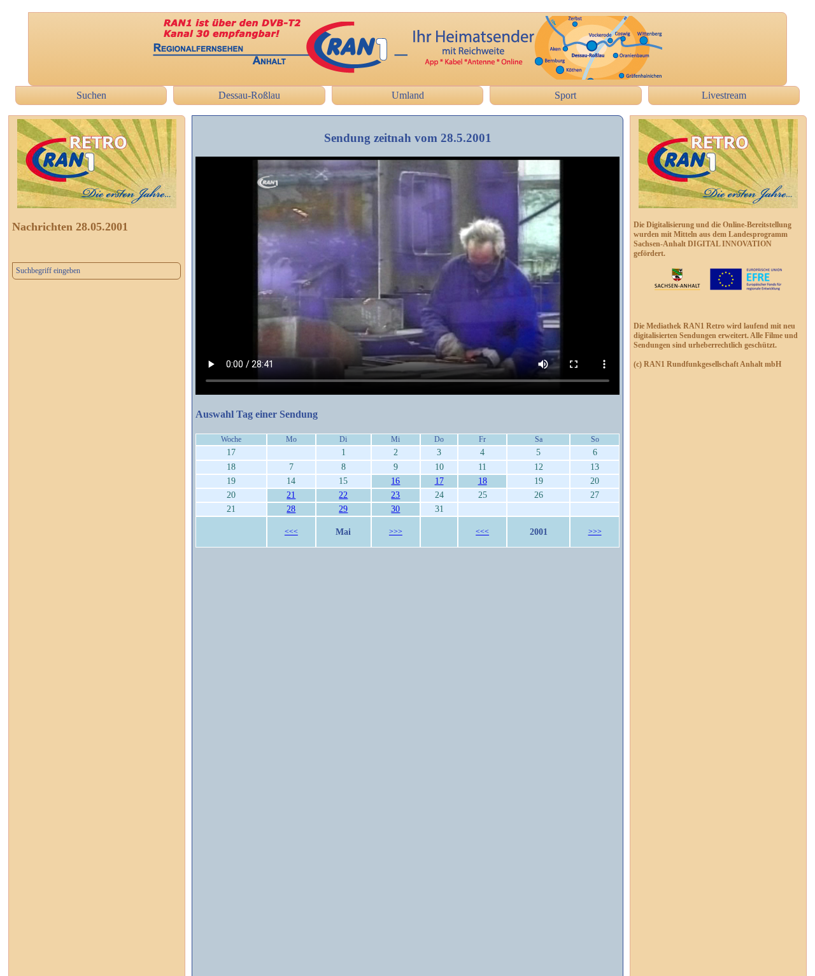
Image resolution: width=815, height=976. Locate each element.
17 (439, 481)
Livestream (724, 95)
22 (343, 495)
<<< (291, 531)
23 (395, 495)
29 (343, 509)
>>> (395, 531)
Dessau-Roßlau (249, 95)
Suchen (91, 95)
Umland (408, 95)
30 (395, 509)
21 (291, 495)
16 (395, 481)
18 (482, 481)
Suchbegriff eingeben (48, 270)
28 (291, 509)
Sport (565, 95)
